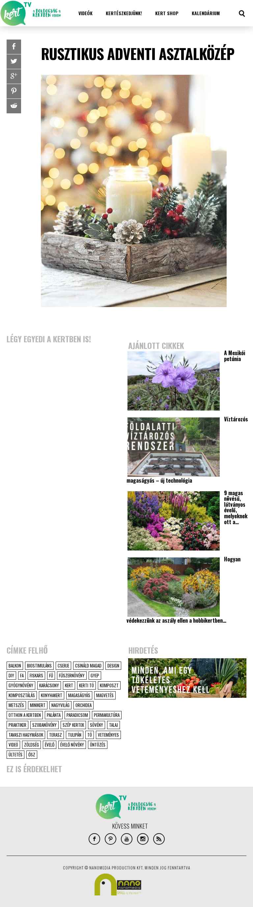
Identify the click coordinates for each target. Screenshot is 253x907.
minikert (37, 705)
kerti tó (86, 685)
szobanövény (44, 725)
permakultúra (107, 715)
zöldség (31, 744)
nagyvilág (60, 705)
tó (89, 734)
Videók (85, 13)
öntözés (97, 744)
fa (22, 675)
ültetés (15, 754)
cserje (63, 665)
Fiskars (36, 675)
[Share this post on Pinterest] (14, 91)
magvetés (105, 695)
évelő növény (72, 744)
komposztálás (22, 695)
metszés (16, 705)
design (113, 665)
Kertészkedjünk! (124, 13)
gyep (95, 675)
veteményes (108, 734)
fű (51, 675)
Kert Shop (167, 13)
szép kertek (73, 725)
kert (69, 685)
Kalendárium (206, 13)
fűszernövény (72, 675)
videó (13, 744)
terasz (55, 734)
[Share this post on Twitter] (14, 61)
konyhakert (51, 695)
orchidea (83, 705)
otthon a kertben (25, 715)
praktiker (17, 725)
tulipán (74, 734)
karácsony (49, 685)
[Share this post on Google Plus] (14, 76)
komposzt (109, 685)
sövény (96, 725)
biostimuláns (39, 665)
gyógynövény (21, 685)
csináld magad (88, 665)
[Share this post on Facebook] (14, 47)
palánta (54, 715)
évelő (49, 744)
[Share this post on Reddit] (14, 106)
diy (11, 675)
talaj (113, 725)
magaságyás (79, 695)
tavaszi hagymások (26, 734)
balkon (15, 665)
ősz (31, 754)
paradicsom (77, 715)
